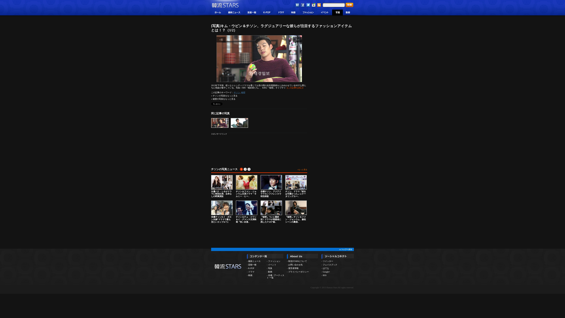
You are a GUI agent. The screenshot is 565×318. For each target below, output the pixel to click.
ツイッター (328, 261)
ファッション (274, 261)
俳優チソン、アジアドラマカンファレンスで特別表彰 (271, 194)
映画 (250, 275)
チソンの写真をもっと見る (225, 96)
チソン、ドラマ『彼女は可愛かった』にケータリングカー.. (295, 194)
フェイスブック (330, 265)
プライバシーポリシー (298, 272)
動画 (270, 272)
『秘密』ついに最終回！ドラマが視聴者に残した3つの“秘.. (271, 219)
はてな (326, 268)
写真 (270, 268)
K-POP (251, 268)
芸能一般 (252, 265)
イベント (272, 265)
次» (297, 39)
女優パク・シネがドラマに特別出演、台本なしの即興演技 (221, 194)
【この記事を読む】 (295, 88)
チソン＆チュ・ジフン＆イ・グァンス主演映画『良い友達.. (246, 219)
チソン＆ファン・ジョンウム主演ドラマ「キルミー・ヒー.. (246, 194)
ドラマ (251, 272)
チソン (237, 92)
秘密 (243, 92)
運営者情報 (293, 268)
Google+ (326, 272)
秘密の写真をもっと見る (224, 99)
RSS (324, 275)
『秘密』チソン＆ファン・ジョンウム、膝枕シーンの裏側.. (295, 219)
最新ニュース (254, 261)
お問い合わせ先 (295, 265)
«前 (221, 39)
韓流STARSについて (297, 261)
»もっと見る (302, 170)
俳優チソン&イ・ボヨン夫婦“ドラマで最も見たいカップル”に (221, 219)
